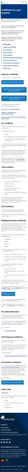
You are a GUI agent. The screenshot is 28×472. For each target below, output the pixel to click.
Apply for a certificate (9, 47)
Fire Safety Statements (10, 60)
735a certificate (7, 52)
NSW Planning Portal (8, 294)
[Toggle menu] (25, 2)
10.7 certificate (7, 49)
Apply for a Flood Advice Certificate (13, 382)
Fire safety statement (10, 330)
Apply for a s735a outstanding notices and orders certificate (14, 89)
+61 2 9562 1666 (5, 429)
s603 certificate (7, 55)
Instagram (4, 442)
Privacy (14, 466)
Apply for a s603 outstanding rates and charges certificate (14, 98)
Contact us (11, 305)
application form (5, 288)
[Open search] (23, 2)
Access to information (6, 466)
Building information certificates (12, 57)
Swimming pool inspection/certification (15, 356)
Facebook (1, 442)
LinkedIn (7, 442)
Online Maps (21, 159)
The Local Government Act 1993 (10, 367)
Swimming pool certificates (11, 63)
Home (2, 19)
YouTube (10, 442)
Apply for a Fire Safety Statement (10, 109)
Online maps (6, 68)
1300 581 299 (5, 427)
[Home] (4, 2)
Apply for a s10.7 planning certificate (13, 82)
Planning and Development (13, 19)
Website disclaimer (21, 466)
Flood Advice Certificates (10, 65)
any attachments (17, 288)
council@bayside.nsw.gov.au (9, 432)
